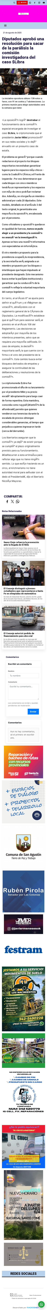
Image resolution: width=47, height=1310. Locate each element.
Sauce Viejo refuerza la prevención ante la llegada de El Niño (21, 543)
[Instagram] (39, 2)
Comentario (12, 682)
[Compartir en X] (12, 502)
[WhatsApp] (30, 2)
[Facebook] (34, 2)
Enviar (33, 711)
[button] (14, 2)
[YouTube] (44, 2)
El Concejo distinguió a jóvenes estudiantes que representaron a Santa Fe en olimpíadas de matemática (23, 591)
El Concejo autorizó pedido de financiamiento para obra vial (19, 634)
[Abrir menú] (5, 25)
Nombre (11, 671)
